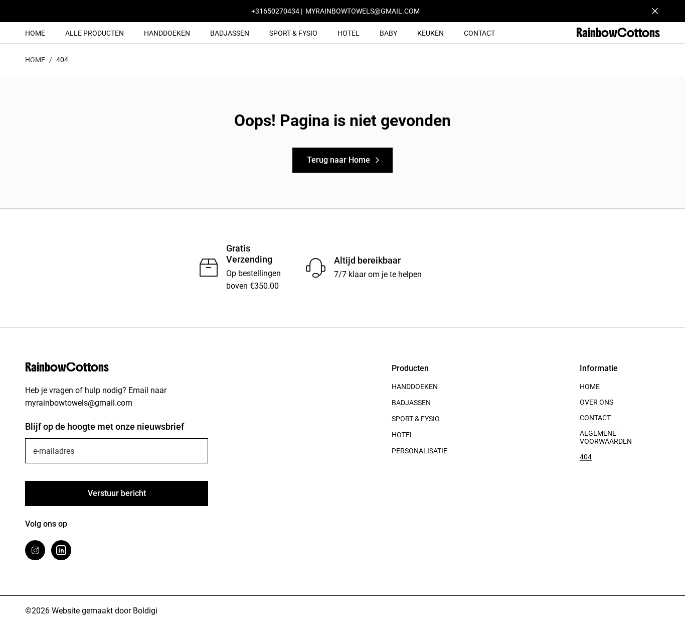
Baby (388, 33)
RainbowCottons (618, 32)
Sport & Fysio (293, 33)
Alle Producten (94, 33)
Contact (479, 33)
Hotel (348, 33)
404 (586, 457)
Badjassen (229, 33)
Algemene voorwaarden (606, 437)
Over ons (596, 402)
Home (35, 33)
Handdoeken (167, 33)
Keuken (430, 33)
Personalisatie (419, 451)
